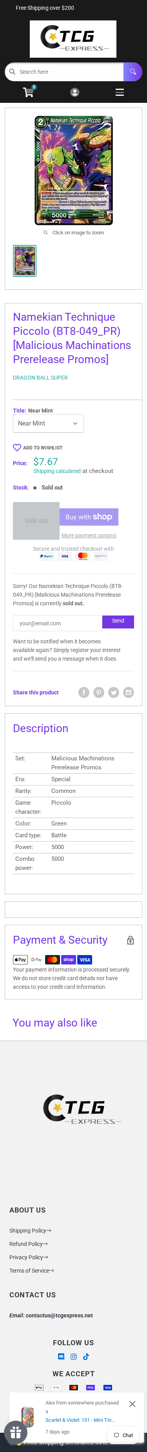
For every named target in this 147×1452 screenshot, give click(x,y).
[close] (132, 1404)
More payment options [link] (89, 535)
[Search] (132, 71)
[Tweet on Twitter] (113, 692)
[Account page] (74, 93)
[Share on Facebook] (83, 692)
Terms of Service (29, 1271)
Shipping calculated (57, 471)
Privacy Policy (26, 1257)
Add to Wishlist (42, 448)
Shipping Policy (27, 1230)
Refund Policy (26, 1244)
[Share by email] (128, 692)
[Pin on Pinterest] (98, 692)
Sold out (36, 520)
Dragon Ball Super (40, 377)
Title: (33, 410)
